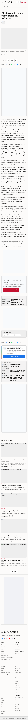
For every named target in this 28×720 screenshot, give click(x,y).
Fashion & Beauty (19, 679)
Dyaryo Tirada (4, 655)
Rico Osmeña (4, 541)
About (16, 700)
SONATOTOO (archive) (6, 660)
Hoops (2, 698)
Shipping (3, 666)
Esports (3, 711)
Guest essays (18, 649)
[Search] (17, 2)
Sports (3, 696)
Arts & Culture (18, 672)
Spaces (16, 677)
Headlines (3, 644)
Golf (2, 702)
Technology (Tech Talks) (6, 674)
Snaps (16, 692)
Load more (14, 571)
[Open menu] (2, 2)
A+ (15, 60)
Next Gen (17, 685)
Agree (5, 335)
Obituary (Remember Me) (7, 657)
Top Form (17, 683)
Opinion (17, 642)
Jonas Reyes (4, 466)
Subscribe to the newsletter (11, 290)
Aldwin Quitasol (4, 490)
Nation (2, 651)
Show (16, 666)
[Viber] (12, 638)
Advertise (17, 704)
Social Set (17, 674)
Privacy (16, 706)
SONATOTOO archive (19, 697)
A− (8, 60)
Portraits (3, 668)
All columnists (18, 644)
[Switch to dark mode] (20, 2)
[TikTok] (14, 638)
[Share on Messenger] (17, 64)
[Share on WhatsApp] (12, 64)
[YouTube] (9, 638)
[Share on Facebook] (7, 64)
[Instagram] (7, 638)
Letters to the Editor (19, 651)
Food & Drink (17, 668)
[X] (4, 638)
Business (4, 663)
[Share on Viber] (15, 64)
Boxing (3, 707)
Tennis (2, 709)
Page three (3, 647)
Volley (2, 700)
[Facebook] (2, 638)
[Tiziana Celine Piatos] (3, 22)
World (2, 653)
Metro (2, 649)
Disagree (18, 335)
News (2, 642)
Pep (2, 670)
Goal (2, 704)
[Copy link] (20, 64)
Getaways (17, 670)
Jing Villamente (4, 516)
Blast (2, 713)
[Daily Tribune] (9, 631)
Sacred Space (18, 687)
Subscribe (23, 2)
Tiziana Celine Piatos (10, 22)
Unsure (11, 335)
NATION (3, 10)
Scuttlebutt (17, 653)
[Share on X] (9, 64)
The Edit (17, 681)
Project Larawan (18, 690)
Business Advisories (5, 672)
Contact (17, 702)
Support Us (17, 710)
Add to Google (13, 356)
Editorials (17, 647)
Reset (12, 60)
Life (16, 663)
